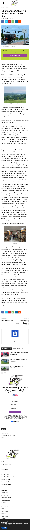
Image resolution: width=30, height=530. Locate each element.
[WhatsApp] (13, 21)
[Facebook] (2, 21)
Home (2, 7)
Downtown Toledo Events (7, 476)
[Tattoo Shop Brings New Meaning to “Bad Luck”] (5, 354)
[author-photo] (15, 334)
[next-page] (5, 373)
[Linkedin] (16, 21)
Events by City (5, 475)
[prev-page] (2, 373)
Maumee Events (5, 481)
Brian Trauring (5, 18)
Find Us (3, 437)
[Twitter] (6, 21)
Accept (4, 527)
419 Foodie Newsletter (8, 435)
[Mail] (15, 342)
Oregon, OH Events (6, 479)
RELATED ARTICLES (6, 348)
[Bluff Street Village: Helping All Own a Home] (5, 361)
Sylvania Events (5, 487)
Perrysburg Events (6, 484)
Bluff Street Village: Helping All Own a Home (18, 360)
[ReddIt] (19, 21)
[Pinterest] (9, 21)
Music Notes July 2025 (7, 320)
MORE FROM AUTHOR (18, 348)
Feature (6, 7)
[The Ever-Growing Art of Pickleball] (5, 368)
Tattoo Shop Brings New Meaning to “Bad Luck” (18, 353)
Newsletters (5, 433)
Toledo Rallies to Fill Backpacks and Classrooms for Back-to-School (22, 323)
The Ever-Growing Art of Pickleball (16, 367)
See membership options (15, 55)
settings (13, 525)
